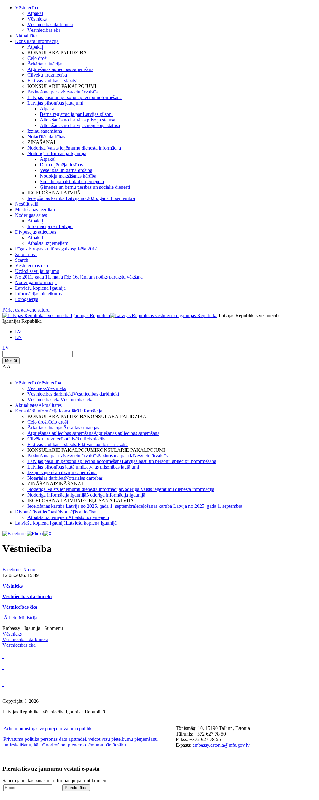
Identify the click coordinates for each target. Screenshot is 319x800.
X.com (29, 569)
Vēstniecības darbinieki (50, 24)
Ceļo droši (37, 58)
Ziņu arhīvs (26, 254)
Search (21, 260)
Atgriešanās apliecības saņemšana (60, 69)
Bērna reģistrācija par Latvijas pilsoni (76, 114)
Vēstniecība (26, 7)
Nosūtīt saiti (26, 204)
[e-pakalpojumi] (3, 667)
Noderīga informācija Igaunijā (56, 153)
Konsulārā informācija (37, 41)
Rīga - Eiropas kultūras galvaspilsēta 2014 (56, 248)
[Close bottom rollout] (3, 756)
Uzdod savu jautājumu (37, 271)
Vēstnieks (37, 18)
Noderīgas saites (31, 215)
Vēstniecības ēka (43, 30)
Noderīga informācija (36, 282)
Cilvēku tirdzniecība (47, 75)
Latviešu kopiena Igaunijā (40, 288)
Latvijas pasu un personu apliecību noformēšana (74, 97)
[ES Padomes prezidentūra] (3, 661)
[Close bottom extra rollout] (3, 794)
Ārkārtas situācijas (45, 63)
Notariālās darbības (46, 136)
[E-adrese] (3, 678)
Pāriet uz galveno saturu (26, 309)
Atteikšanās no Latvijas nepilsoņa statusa (80, 125)
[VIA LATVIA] (3, 690)
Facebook (12, 569)
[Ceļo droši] (3, 650)
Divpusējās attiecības (35, 232)
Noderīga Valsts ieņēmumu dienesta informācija (74, 147)
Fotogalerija (26, 299)
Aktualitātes (26, 35)
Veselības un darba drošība (66, 170)
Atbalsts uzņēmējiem (47, 243)
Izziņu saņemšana (44, 131)
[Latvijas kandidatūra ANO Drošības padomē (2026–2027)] (3, 684)
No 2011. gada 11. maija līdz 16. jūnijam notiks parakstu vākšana (79, 276)
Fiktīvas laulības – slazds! (52, 80)
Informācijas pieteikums (38, 293)
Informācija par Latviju (50, 226)
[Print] (3, 564)
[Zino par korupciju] (3, 656)
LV (18, 331)
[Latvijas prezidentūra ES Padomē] (3, 695)
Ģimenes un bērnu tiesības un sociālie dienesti (85, 187)
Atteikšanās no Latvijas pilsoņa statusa (77, 119)
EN (18, 337)
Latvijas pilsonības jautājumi (55, 103)
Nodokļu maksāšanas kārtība (68, 176)
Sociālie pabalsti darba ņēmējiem (72, 181)
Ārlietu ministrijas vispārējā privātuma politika (48, 728)
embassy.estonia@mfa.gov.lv (221, 745)
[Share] (5, 564)
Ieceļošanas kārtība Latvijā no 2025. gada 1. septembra (81, 198)
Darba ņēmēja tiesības (61, 164)
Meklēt (11, 360)
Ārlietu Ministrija (20, 617)
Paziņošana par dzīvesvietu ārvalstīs (62, 91)
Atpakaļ (35, 13)
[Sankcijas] (3, 673)
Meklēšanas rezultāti (35, 209)
